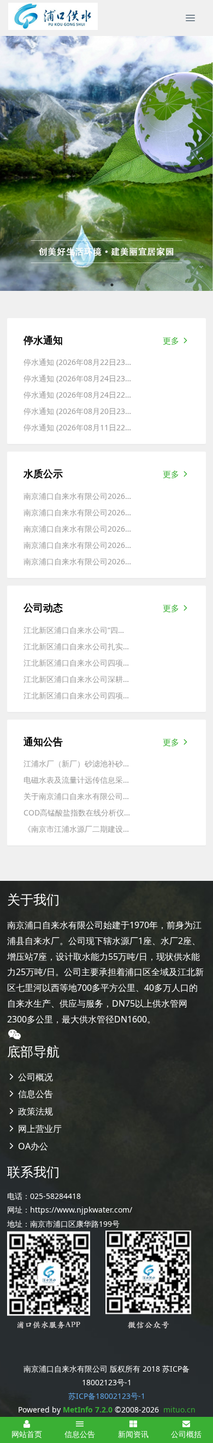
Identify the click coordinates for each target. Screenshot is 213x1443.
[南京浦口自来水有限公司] (53, 16)
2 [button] (111, 284)
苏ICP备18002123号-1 (106, 1396)
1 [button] (103, 284)
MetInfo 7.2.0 (88, 1409)
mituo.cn (179, 1409)
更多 (172, 340)
